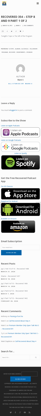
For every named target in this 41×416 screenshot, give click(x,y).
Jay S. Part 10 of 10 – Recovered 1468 (15, 269)
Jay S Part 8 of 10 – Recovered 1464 (14, 291)
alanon (17, 49)
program (5, 52)
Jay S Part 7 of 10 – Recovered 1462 (14, 298)
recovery (12, 52)
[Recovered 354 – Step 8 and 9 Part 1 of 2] (2, 31)
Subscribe (11, 252)
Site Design (28, 407)
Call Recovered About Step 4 (19, 321)
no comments (28, 25)
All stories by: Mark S (20, 83)
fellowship (33, 49)
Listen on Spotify (20, 153)
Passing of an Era (16, 316)
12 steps (11, 49)
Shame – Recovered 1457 (10, 276)
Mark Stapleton (6, 341)
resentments (21, 52)
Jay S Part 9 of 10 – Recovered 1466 (14, 283)
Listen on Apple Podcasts (10, 126)
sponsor (29, 52)
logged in (13, 110)
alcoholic (24, 49)
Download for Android (9, 201)
